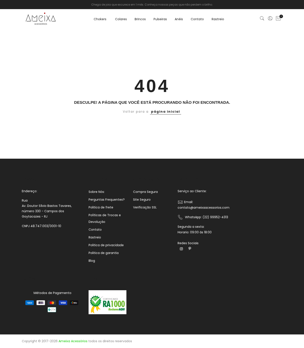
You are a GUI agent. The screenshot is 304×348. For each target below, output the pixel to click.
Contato (197, 19)
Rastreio (218, 19)
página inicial (165, 111)
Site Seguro (142, 199)
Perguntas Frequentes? (107, 199)
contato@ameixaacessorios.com (203, 207)
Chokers (100, 19)
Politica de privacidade (106, 245)
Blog (92, 260)
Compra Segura (145, 192)
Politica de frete (101, 207)
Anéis (179, 19)
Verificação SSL (145, 207)
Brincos (140, 19)
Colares (121, 19)
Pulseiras (160, 19)
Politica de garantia (104, 253)
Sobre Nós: (97, 192)
